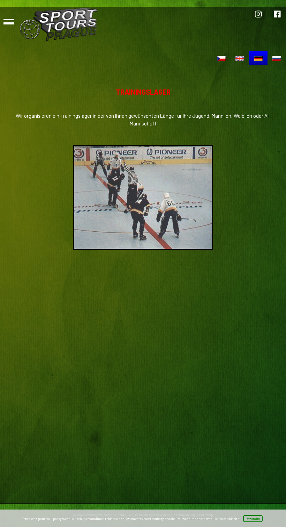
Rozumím (253, 519)
